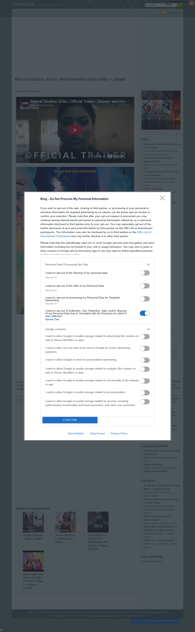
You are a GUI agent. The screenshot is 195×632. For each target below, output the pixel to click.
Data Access (97, 433)
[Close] (163, 199)
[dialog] (97, 316)
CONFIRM (70, 420)
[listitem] (97, 265)
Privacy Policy (119, 433)
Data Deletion (76, 433)
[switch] (145, 272)
